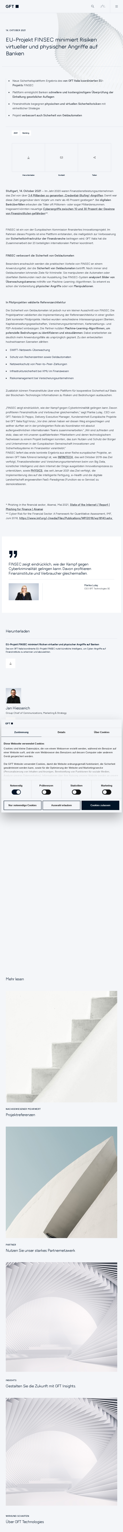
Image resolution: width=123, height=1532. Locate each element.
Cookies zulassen (100, 805)
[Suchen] (92, 6)
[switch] (46, 792)
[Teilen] (94, 157)
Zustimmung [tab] (21, 732)
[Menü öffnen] (116, 6)
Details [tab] (62, 732)
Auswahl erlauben (61, 805)
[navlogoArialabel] (12, 6)
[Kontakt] (61, 157)
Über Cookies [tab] (101, 732)
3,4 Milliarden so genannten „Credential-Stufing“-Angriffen (65, 195)
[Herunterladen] (28, 157)
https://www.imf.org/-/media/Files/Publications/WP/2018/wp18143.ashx (66, 518)
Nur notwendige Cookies (22, 805)
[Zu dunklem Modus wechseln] (102, 6)
